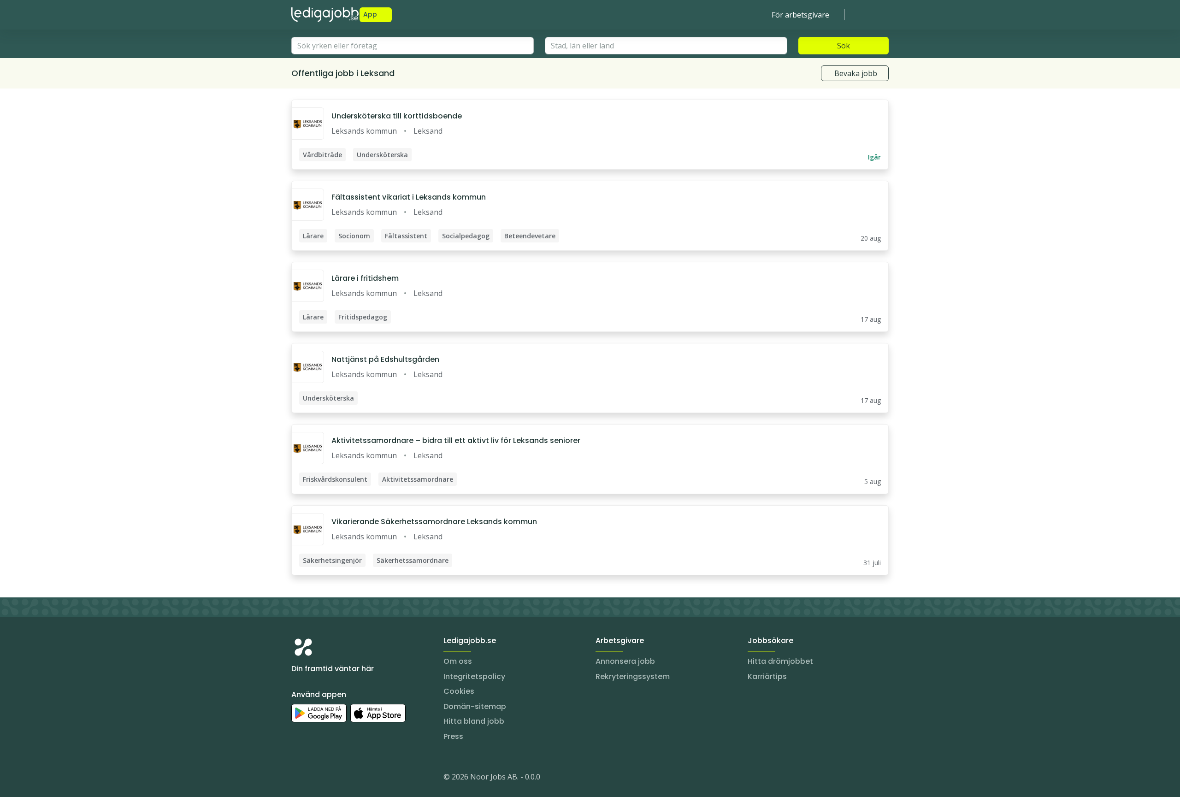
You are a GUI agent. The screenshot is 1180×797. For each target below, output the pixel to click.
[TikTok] (354, 778)
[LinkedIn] (317, 778)
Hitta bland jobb (473, 721)
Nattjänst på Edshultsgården (385, 359)
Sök (843, 46)
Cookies (458, 691)
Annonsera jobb (625, 661)
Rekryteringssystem (633, 676)
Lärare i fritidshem (365, 278)
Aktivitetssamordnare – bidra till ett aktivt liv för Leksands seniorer (455, 440)
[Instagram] (298, 778)
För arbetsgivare (800, 15)
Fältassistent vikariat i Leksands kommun (408, 197)
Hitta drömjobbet (780, 661)
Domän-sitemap (474, 706)
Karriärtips (767, 676)
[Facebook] (335, 778)
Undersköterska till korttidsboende (396, 116)
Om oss (457, 661)
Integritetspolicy (474, 676)
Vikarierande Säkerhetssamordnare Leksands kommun (434, 521)
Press (453, 736)
